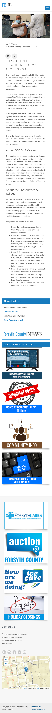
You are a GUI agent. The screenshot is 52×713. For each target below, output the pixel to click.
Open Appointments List (13, 320)
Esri (38, 688)
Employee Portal (38, 709)
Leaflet (25, 688)
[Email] (24, 652)
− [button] (6, 663)
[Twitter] (19, 652)
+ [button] (6, 659)
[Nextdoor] (9, 652)
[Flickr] (4, 652)
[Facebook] (14, 652)
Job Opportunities (11, 311)
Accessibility (36, 706)
